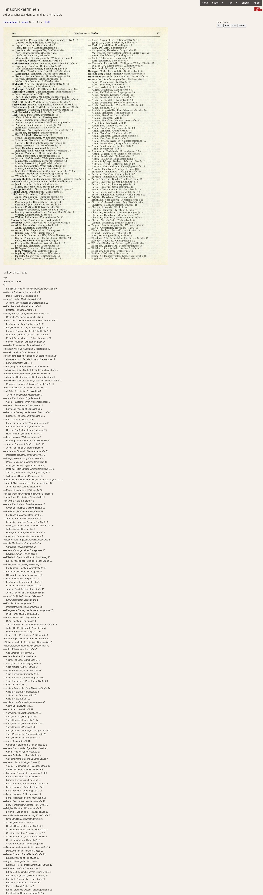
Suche (217, 3)
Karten (257, 3)
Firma (234, 26)
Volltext (242, 26)
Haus (227, 26)
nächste (25, 22)
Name (220, 26)
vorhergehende (10, 22)
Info (232, 3)
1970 (47, 22)
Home (205, 3)
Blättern (245, 3)
